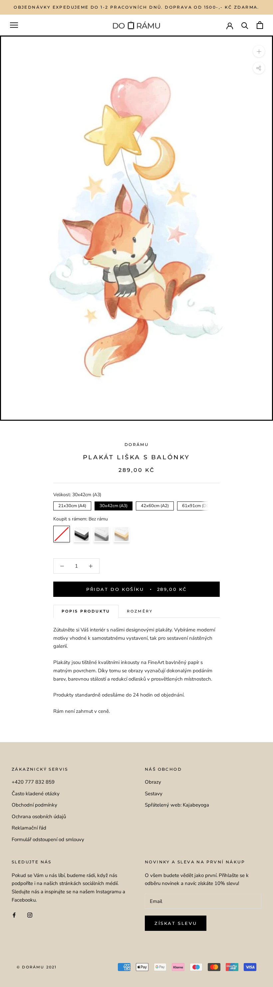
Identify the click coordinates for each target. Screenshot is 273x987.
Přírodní (121, 534)
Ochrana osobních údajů (39, 816)
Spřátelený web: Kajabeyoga (177, 805)
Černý (81, 534)
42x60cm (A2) (154, 505)
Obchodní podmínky (34, 805)
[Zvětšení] (259, 51)
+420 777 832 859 (33, 782)
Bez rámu (61, 534)
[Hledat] (244, 25)
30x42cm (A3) (113, 505)
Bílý (101, 534)
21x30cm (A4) (72, 505)
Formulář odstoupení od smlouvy (48, 839)
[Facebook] (14, 915)
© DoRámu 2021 (37, 967)
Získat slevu (175, 923)
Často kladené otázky (36, 793)
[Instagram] (29, 915)
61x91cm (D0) (196, 505)
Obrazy (153, 782)
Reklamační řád (29, 827)
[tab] (86, 611)
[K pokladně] (260, 25)
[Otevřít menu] (14, 25)
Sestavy (153, 793)
